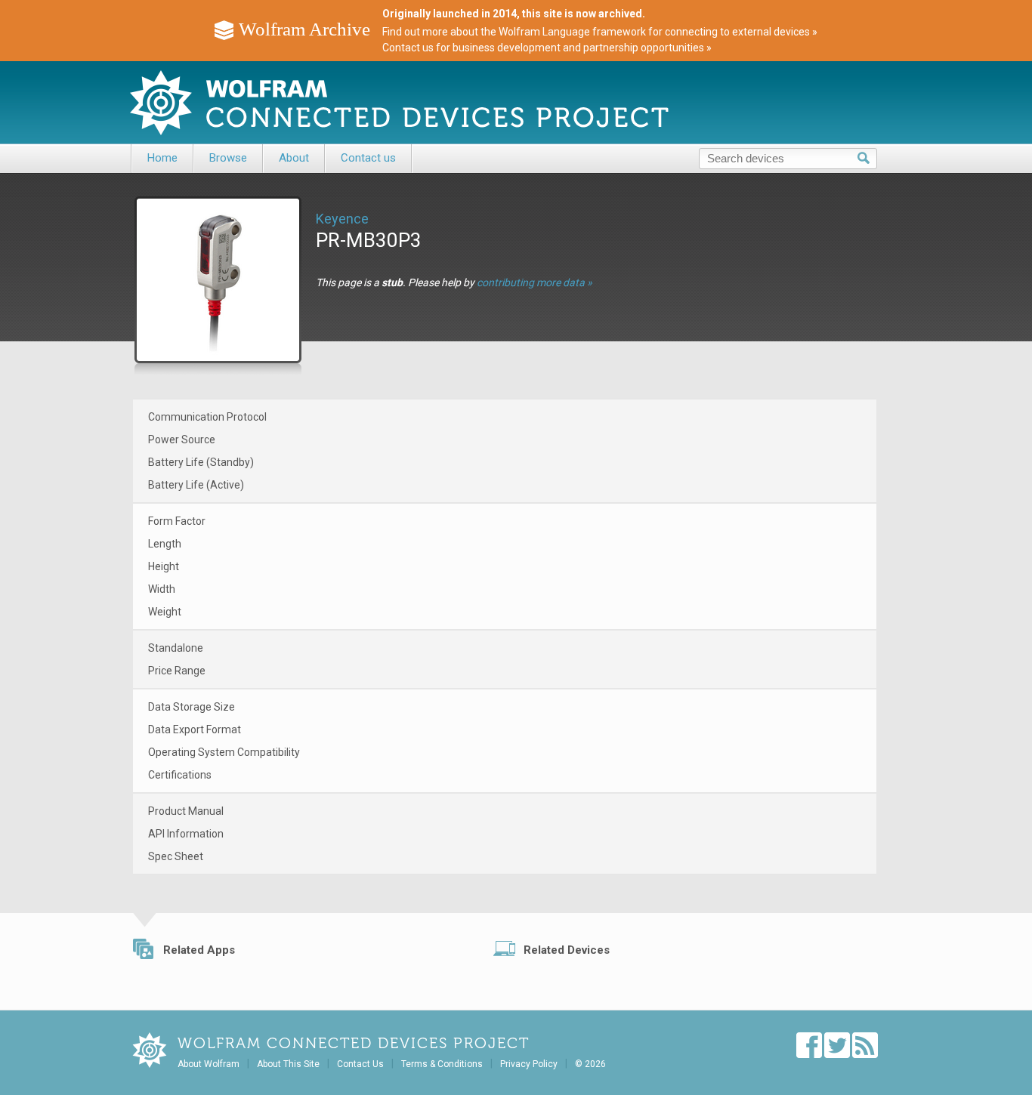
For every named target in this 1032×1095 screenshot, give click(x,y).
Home (162, 158)
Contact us (368, 158)
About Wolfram (208, 1064)
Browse (228, 158)
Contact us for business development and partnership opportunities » (547, 48)
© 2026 (590, 1064)
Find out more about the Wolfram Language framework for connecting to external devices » (599, 32)
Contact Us (360, 1064)
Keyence (342, 219)
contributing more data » (534, 282)
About (294, 158)
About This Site (288, 1064)
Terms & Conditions (442, 1064)
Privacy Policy (529, 1064)
